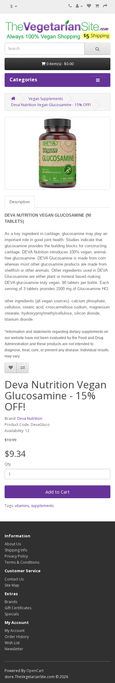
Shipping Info (16, 550)
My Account (15, 630)
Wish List (12, 642)
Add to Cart (57, 492)
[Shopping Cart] (97, 6)
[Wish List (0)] (89, 6)
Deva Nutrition (29, 418)
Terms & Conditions (22, 562)
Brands (11, 601)
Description (20, 201)
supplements (42, 505)
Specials (12, 614)
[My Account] (79, 6)
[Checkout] (105, 6)
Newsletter (14, 648)
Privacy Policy (16, 556)
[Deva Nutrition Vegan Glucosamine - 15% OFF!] (57, 153)
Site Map (12, 585)
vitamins (22, 505)
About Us (13, 544)
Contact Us (14, 579)
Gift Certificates (18, 607)
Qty (8, 464)
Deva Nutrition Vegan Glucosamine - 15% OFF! (51, 104)
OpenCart (35, 670)
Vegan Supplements (46, 98)
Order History (17, 636)
